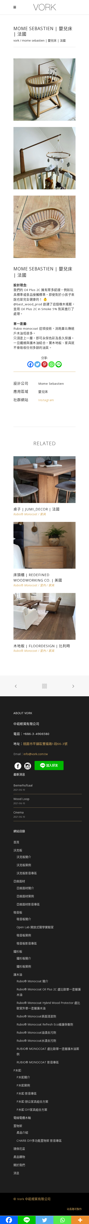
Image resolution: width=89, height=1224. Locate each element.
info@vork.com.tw (36, 754)
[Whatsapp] (51, 364)
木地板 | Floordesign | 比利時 (41, 645)
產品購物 (19, 1157)
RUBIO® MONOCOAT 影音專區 (38, 1062)
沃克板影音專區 (27, 873)
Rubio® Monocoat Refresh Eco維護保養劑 (45, 1024)
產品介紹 (22, 1132)
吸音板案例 (24, 935)
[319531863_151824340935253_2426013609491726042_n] (44, 158)
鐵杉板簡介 (24, 958)
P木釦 (17, 1070)
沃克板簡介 (24, 857)
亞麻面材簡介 (25, 888)
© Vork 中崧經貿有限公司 (32, 1199)
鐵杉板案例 (24, 966)
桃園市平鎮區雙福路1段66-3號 (45, 744)
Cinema (18, 812)
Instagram (46, 400)
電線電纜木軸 (22, 1118)
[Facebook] (30, 364)
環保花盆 (19, 1149)
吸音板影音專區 (27, 943)
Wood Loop (21, 799)
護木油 (17, 974)
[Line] (58, 364)
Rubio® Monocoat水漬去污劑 (36, 1041)
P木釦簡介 (23, 1077)
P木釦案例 (23, 1085)
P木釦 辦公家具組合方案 (32, 1101)
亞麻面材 (19, 881)
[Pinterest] (44, 364)
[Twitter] (37, 364)
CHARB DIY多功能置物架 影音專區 (39, 1141)
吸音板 (17, 912)
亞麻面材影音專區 (28, 904)
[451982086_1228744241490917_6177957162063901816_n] (44, 226)
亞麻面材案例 (25, 896)
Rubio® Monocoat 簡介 (32, 981)
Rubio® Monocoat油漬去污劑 (36, 1032)
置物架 (17, 1126)
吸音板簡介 (24, 919)
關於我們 (19, 1165)
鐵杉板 (17, 951)
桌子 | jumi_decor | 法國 (36, 509)
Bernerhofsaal (22, 785)
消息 (16, 1173)
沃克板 (17, 850)
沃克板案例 (24, 865)
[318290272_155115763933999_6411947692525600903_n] (44, 89)
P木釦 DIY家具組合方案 (32, 1110)
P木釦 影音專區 (27, 1093)
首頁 (16, 842)
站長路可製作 (74, 1209)
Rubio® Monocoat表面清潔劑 (36, 1016)
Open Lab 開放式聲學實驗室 (35, 927)
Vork (16, 40)
